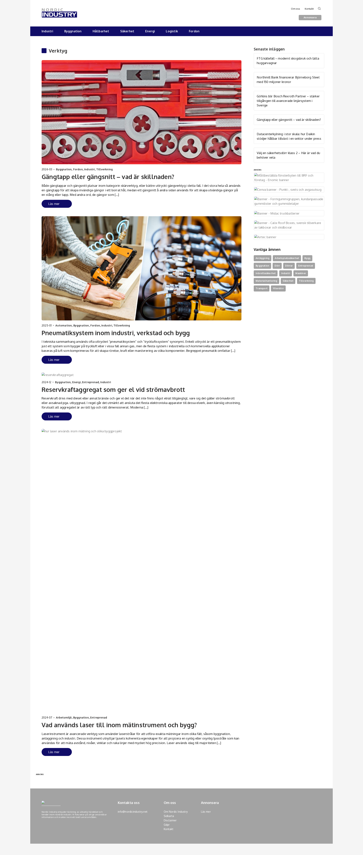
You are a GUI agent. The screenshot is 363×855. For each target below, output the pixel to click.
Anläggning (262, 258)
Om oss (295, 8)
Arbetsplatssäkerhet (287, 258)
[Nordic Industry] (59, 10)
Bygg (307, 258)
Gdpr (167, 824)
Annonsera (310, 17)
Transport (262, 288)
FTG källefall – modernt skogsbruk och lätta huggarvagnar (288, 60)
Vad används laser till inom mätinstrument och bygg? (119, 725)
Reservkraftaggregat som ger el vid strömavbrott (113, 389)
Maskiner (300, 273)
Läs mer (54, 204)
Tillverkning (104, 169)
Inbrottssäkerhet (266, 273)
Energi (150, 31)
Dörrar (289, 265)
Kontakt (309, 8)
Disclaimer (170, 820)
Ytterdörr (278, 288)
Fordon (194, 31)
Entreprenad (90, 382)
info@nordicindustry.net (133, 811)
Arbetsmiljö (64, 717)
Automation (63, 325)
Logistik (172, 31)
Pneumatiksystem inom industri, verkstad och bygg (116, 333)
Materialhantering (266, 280)
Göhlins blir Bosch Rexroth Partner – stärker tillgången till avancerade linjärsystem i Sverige (288, 100)
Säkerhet (127, 31)
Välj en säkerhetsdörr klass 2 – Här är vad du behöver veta (288, 155)
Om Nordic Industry (176, 811)
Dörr (277, 265)
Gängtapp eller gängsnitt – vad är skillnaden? (108, 177)
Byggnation (73, 31)
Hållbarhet (101, 31)
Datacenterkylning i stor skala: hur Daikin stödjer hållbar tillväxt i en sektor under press (289, 136)
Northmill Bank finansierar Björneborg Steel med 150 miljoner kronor (288, 79)
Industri (47, 31)
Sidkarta (169, 816)
